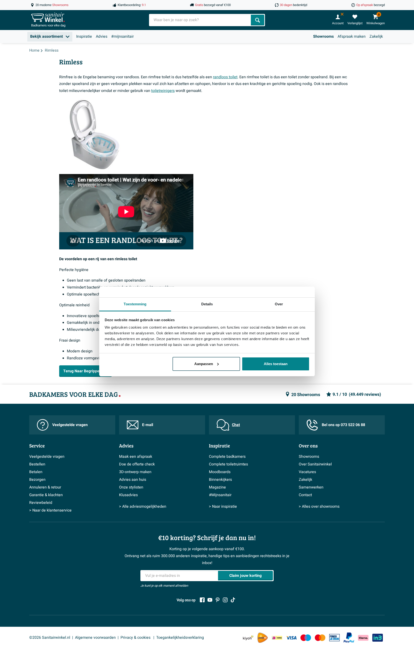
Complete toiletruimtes (228, 464)
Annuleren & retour (45, 487)
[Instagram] (225, 600)
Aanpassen (203, 364)
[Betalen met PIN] (334, 637)
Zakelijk (376, 36)
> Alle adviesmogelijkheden (142, 506)
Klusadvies (128, 495)
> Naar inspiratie (223, 506)
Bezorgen (37, 479)
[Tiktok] (233, 600)
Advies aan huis (132, 479)
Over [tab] (279, 304)
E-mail (147, 425)
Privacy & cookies (136, 637)
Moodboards (219, 472)
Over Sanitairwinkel (315, 464)
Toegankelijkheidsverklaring (180, 637)
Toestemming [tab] (135, 304)
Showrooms (323, 36)
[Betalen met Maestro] (305, 637)
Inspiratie (84, 36)
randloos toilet (225, 77)
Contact (305, 495)
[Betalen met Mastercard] (320, 637)
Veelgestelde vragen (70, 425)
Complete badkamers (227, 456)
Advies (101, 36)
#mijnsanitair (122, 36)
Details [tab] (207, 304)
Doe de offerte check (137, 464)
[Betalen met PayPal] (349, 638)
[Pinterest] (217, 600)
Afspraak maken (352, 36)
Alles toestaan (276, 364)
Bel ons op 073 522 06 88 (343, 425)
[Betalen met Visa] (291, 637)
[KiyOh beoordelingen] (248, 637)
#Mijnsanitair (220, 495)
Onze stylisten (131, 487)
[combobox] (200, 20)
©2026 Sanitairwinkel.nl (49, 637)
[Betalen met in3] (377, 638)
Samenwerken (311, 487)
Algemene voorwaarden (95, 637)
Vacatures (307, 472)
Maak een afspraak (135, 456)
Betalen (35, 472)
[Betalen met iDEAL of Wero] (277, 637)
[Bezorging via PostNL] (262, 638)
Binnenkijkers (220, 479)
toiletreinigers (163, 91)
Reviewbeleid (40, 503)
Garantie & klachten (46, 495)
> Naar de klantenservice (50, 510)
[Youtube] (210, 600)
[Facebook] (202, 600)
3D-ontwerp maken (135, 472)
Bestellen (37, 464)
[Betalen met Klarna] (363, 637)
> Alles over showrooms (319, 506)
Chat (236, 425)
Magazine (217, 487)
